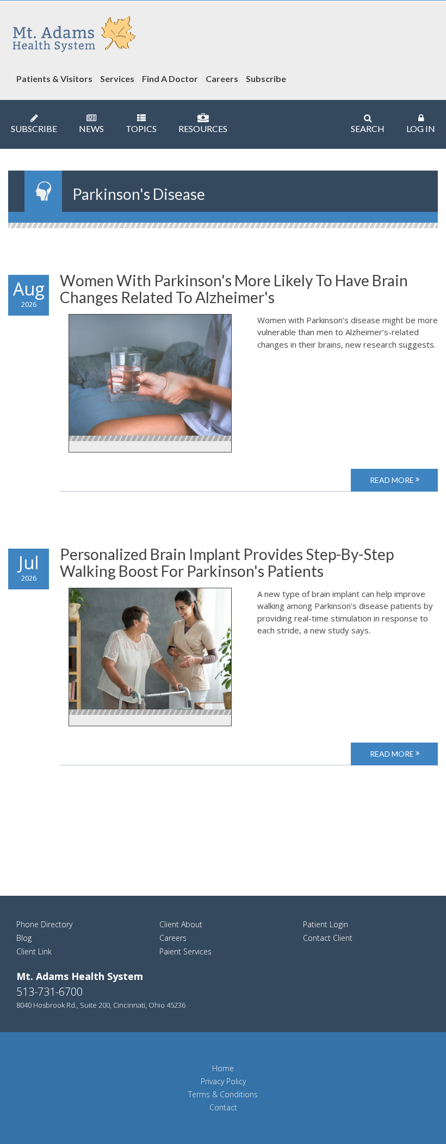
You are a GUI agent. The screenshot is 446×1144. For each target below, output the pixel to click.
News (91, 128)
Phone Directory (44, 924)
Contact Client (327, 938)
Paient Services (185, 951)
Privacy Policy (223, 1081)
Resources (202, 128)
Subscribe (34, 128)
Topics (141, 128)
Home (223, 1068)
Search (368, 128)
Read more (393, 480)
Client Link (34, 951)
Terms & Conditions (223, 1094)
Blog (24, 938)
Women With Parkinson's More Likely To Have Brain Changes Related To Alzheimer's (234, 288)
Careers (173, 938)
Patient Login (325, 924)
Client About (180, 924)
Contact (223, 1107)
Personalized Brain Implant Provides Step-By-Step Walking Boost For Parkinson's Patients (227, 562)
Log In (420, 128)
